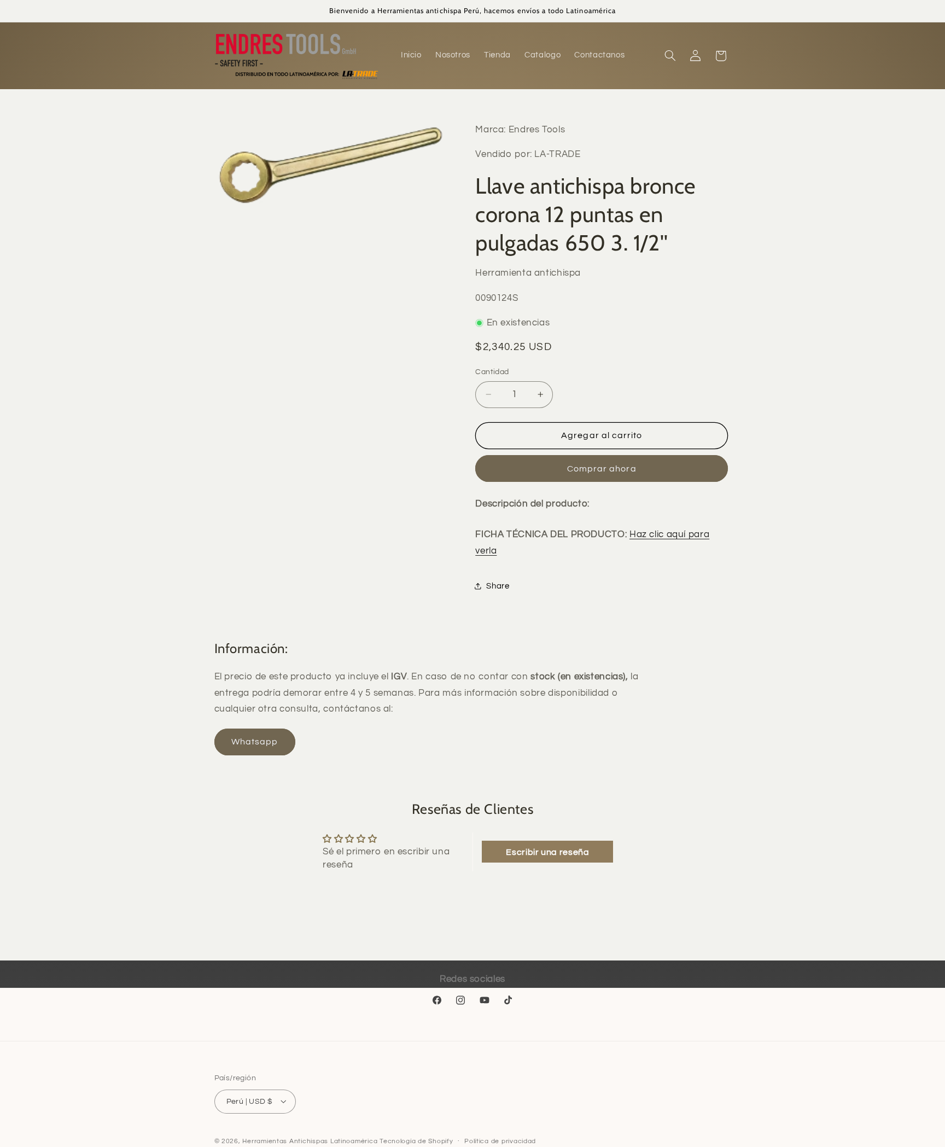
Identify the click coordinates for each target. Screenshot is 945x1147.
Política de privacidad (500, 1141)
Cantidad (492, 372)
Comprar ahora (602, 468)
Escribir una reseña (547, 851)
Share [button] (497, 586)
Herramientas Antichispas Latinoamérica (309, 1141)
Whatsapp (254, 742)
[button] (669, 55)
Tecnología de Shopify (416, 1141)
